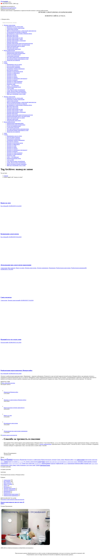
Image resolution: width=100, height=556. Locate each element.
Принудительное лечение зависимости (14, 407)
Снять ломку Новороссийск (65, 459)
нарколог (53, 463)
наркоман (65, 463)
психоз (96, 463)
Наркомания (52, 268)
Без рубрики (4, 206)
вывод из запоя (12, 461)
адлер (75, 459)
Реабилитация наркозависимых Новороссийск (16, 370)
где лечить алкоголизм (30, 461)
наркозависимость (38, 463)
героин (47, 461)
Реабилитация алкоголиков (63, 268)
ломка (23, 463)
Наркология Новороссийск (11, 392)
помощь (92, 463)
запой (58, 461)
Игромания (7, 487)
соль (27, 465)
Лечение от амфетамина (34, 459)
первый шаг (87, 463)
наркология (59, 463)
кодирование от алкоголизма (66, 461)
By (11, 206)
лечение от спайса (18, 463)
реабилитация (5, 465)
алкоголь (2, 461)
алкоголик (94, 459)
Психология (4, 342)
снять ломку (12, 465)
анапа (6, 462)
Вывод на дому (6, 203)
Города (5, 485)
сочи (30, 465)
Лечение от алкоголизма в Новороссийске (15, 400)
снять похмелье (21, 465)
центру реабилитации (45, 444)
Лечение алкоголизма (30, 268)
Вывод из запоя (20, 268)
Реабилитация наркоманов (78, 268)
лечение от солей (11, 463)
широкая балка (45, 465)
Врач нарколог (11, 268)
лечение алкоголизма (85, 461)
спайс (33, 465)
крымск (75, 461)
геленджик (41, 462)
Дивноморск (16, 459)
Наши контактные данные (10, 22)
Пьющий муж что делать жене (11, 339)
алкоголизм (81, 459)
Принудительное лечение (48, 459)
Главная (6, 175)
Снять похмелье (6, 297)
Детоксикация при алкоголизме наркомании (16, 265)
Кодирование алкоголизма (10, 234)
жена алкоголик (53, 461)
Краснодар (23, 459)
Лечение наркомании (42, 268)
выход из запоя (20, 461)
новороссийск (79, 463)
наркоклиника (46, 463)
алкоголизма (88, 459)
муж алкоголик (30, 463)
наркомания (71, 463)
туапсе (38, 465)
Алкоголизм (4, 268)
